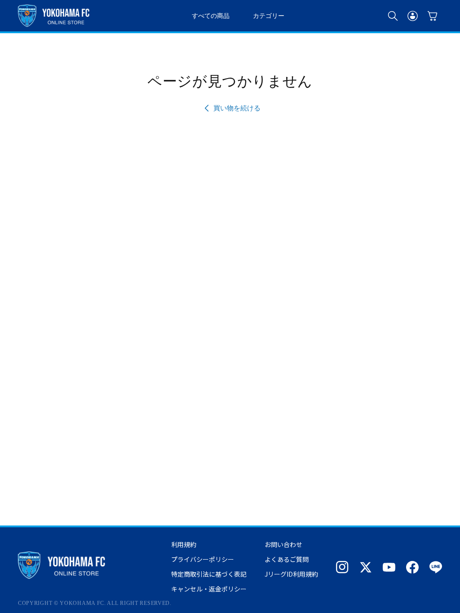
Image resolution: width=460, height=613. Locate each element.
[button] (392, 16)
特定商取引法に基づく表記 (209, 573)
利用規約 (183, 544)
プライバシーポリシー (202, 559)
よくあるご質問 (287, 559)
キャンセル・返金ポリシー (209, 588)
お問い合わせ (283, 544)
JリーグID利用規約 (291, 573)
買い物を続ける (237, 108)
